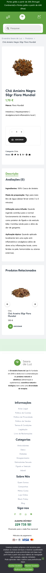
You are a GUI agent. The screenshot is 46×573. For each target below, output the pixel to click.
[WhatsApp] (26, 514)
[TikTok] (31, 514)
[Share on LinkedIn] (18, 155)
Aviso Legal (23, 409)
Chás (16, 151)
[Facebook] (15, 514)
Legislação (23, 429)
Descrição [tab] (12, 174)
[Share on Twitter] (15, 155)
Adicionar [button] (17, 326)
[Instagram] (20, 514)
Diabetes (23, 454)
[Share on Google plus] (23, 155)
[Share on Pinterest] (26, 155)
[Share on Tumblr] (20, 155)
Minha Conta (23, 491)
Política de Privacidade (23, 417)
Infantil (23, 470)
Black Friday (23, 499)
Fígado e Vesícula (23, 466)
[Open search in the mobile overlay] (23, 28)
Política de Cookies (23, 413)
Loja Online (23, 495)
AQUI (23, 562)
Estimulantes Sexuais (23, 462)
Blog (23, 503)
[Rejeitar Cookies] (43, 558)
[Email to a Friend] (29, 155)
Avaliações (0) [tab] (15, 179)
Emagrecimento (23, 458)
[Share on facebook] (12, 155)
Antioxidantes (23, 445)
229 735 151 (23, 524)
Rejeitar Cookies (31, 566)
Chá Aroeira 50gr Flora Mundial (19, 315)
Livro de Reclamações (23, 434)
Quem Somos (23, 482)
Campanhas (23, 487)
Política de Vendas (23, 421)
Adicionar (19, 140)
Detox (23, 450)
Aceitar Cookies (15, 566)
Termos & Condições (23, 425)
